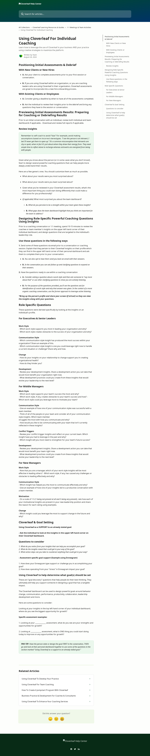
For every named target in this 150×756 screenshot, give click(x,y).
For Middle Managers (114, 96)
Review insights (112, 66)
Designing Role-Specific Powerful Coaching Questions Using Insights (116, 72)
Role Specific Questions (114, 86)
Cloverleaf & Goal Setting (114, 104)
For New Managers (113, 100)
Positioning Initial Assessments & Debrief (117, 37)
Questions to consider (114, 108)
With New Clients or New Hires (116, 44)
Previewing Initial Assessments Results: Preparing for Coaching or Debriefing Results (117, 59)
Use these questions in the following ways (116, 80)
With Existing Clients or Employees (115, 51)
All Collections (24, 27)
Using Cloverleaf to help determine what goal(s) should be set (115, 115)
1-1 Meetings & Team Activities (79, 27)
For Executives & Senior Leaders (115, 91)
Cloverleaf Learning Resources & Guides (48, 27)
